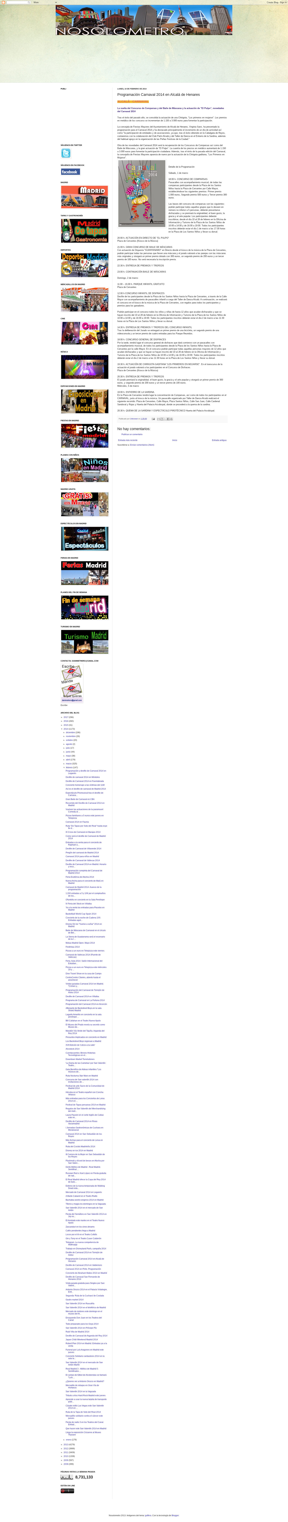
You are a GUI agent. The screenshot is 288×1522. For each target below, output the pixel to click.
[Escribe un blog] (162, 419)
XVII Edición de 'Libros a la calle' (80, 1045)
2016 (66, 721)
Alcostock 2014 (73, 1049)
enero (69, 1440)
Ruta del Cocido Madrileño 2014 (80, 1146)
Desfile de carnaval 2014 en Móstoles (83, 777)
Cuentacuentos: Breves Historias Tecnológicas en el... (80, 1054)
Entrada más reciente (128, 440)
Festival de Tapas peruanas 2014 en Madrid (86, 1105)
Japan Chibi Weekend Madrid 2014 (82, 1339)
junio (68, 752)
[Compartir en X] (165, 419)
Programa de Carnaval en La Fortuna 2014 (85, 1000)
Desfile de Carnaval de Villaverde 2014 (83, 848)
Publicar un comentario (132, 434)
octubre (69, 740)
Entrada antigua (219, 440)
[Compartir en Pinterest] (171, 419)
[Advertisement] (86, 58)
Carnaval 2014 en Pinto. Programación (83, 1269)
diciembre (71, 732)
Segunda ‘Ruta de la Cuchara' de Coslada (85, 1296)
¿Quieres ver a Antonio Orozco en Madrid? (85, 1381)
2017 (66, 717)
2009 (66, 1460)
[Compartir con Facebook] (168, 419)
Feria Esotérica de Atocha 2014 (80, 877)
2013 (66, 1444)
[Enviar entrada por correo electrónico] (153, 419)
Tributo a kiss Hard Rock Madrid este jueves (86, 1395)
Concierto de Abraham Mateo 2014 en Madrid (86, 1273)
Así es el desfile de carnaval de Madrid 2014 (86, 789)
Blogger (175, 1515)
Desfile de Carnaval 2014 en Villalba (82, 996)
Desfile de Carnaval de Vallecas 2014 (83, 860)
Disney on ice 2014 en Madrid (79, 1150)
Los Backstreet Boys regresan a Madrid (83, 1041)
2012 (66, 1448)
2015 (66, 725)
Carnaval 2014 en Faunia (77, 822)
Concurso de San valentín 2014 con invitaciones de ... (82, 1080)
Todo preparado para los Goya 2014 (82, 1324)
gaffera (148, 1515)
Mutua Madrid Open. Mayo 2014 (80, 943)
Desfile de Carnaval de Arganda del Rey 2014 (86, 1336)
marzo (69, 764)
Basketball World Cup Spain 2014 (81, 914)
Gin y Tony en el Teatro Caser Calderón (83, 1238)
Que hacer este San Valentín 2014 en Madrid (86, 1428)
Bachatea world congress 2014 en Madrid (85, 1200)
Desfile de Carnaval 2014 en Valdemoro (84, 1265)
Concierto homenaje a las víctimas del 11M (85, 785)
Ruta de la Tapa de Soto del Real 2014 (83, 1412)
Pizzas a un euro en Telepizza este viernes (85, 951)
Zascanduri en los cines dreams (80, 1227)
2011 (66, 1452)
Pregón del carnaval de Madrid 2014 (82, 852)
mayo (69, 756)
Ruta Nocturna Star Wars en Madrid (82, 1076)
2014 (66, 729)
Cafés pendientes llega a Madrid (80, 1230)
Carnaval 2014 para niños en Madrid (82, 856)
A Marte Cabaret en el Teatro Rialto (81, 1196)
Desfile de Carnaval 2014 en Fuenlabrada (85, 781)
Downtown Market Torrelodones (80, 1059)
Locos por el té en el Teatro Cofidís (81, 1234)
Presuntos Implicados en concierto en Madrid (86, 1037)
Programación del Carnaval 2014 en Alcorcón (86, 1004)
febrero (69, 767)
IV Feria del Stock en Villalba (79, 904)
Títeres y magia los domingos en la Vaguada (86, 1204)
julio (68, 748)
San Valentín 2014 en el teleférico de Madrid (86, 1307)
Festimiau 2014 (73, 947)
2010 (66, 1456)
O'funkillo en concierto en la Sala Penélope (85, 900)
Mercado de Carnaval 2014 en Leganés (84, 1192)
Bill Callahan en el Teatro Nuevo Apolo (83, 1021)
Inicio (174, 440)
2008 (66, 1464)
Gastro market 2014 (75, 1300)
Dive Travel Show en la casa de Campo (84, 973)
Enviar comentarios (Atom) (142, 445)
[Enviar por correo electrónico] (158, 419)
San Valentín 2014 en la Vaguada (81, 1391)
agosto (69, 744)
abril (68, 759)
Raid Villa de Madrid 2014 (77, 1332)
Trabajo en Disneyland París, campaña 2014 (86, 1248)
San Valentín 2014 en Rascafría (80, 1303)
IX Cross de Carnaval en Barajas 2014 (83, 832)
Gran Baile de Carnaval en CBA (80, 799)
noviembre (71, 736)
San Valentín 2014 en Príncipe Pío (81, 1328)
